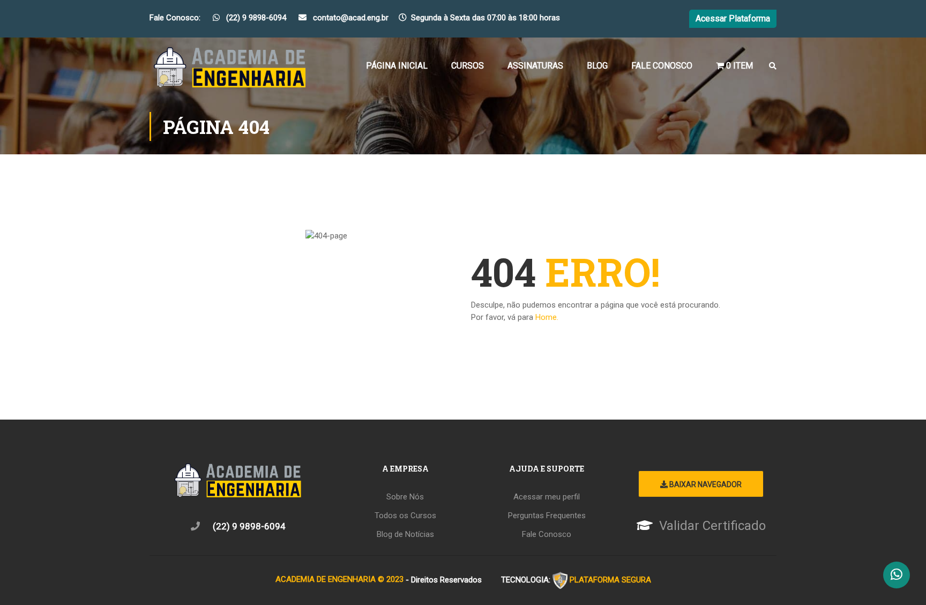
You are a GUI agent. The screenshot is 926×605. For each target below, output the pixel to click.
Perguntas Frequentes (547, 515)
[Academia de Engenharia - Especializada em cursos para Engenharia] (230, 71)
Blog (597, 66)
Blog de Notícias (405, 534)
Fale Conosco (661, 66)
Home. (546, 317)
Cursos (467, 66)
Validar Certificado (712, 525)
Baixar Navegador (705, 484)
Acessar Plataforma (733, 18)
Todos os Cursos (405, 515)
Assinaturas (535, 66)
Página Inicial (397, 66)
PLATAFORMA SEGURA (610, 579)
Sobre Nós (405, 497)
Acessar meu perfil (546, 497)
